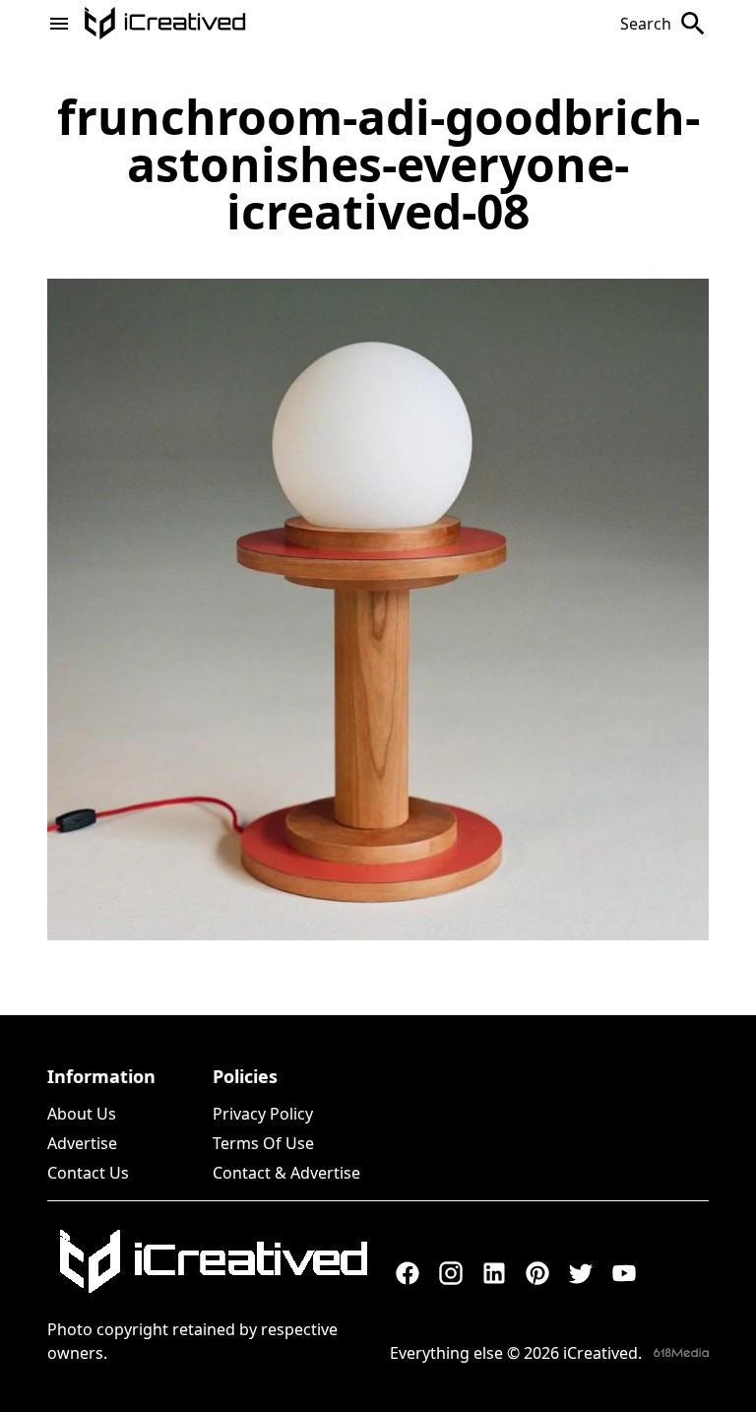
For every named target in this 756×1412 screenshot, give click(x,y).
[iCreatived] (212, 1261)
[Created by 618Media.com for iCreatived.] (681, 1352)
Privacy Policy (263, 1113)
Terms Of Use (263, 1143)
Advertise (82, 1143)
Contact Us (88, 1173)
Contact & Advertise (286, 1173)
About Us (81, 1113)
